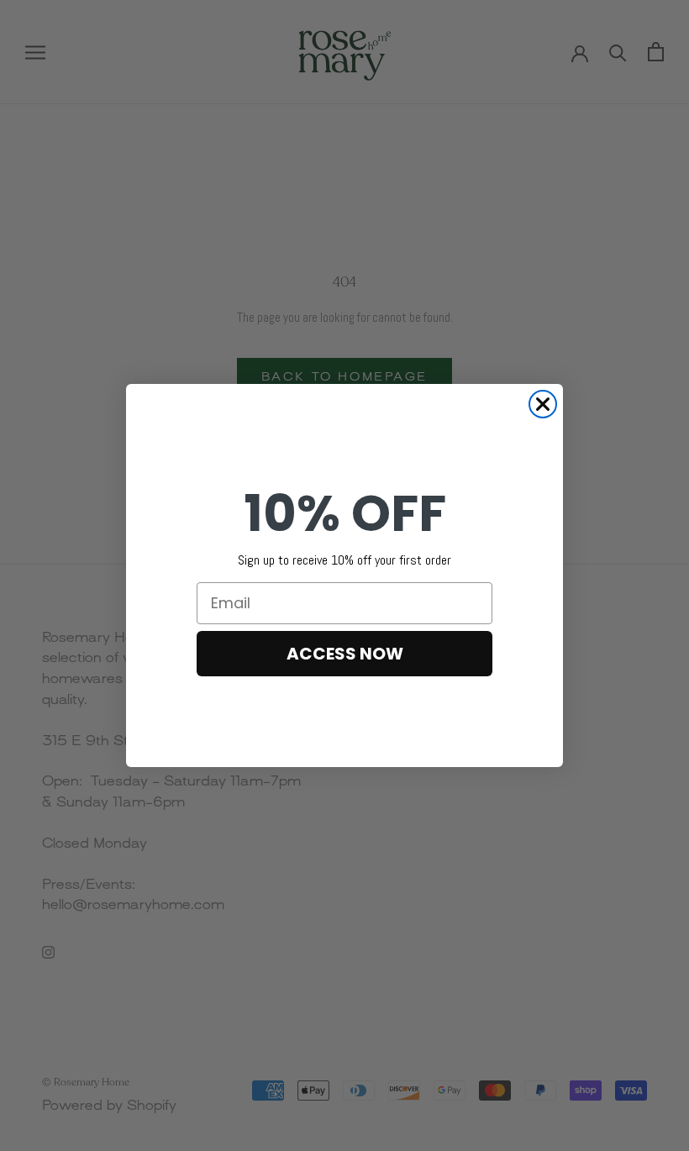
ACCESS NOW (345, 653)
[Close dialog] (542, 404)
